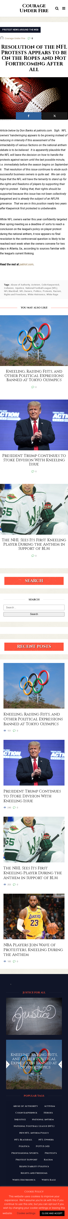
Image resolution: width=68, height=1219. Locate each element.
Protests (47, 291)
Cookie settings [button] (26, 1213)
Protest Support (26, 1159)
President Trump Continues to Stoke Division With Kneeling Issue (32, 796)
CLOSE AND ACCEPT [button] (52, 1213)
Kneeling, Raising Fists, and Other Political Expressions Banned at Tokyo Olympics (33, 719)
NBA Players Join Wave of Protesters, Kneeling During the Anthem (33, 950)
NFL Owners (26, 291)
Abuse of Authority (20, 284)
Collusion (9, 288)
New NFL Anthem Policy (34, 1132)
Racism (57, 291)
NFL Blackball (11, 291)
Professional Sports (24, 1153)
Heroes (48, 1112)
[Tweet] (55, 116)
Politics (37, 291)
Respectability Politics (34, 1166)
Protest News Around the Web (20, 29)
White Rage (52, 294)
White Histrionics (36, 294)
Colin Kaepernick (50, 284)
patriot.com (26, 264)
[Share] (28, 116)
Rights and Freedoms (15, 294)
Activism (35, 284)
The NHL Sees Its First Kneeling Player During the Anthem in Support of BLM (32, 873)
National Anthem (43, 1119)
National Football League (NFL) (41, 288)
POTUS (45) (43, 1146)
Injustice (19, 288)
